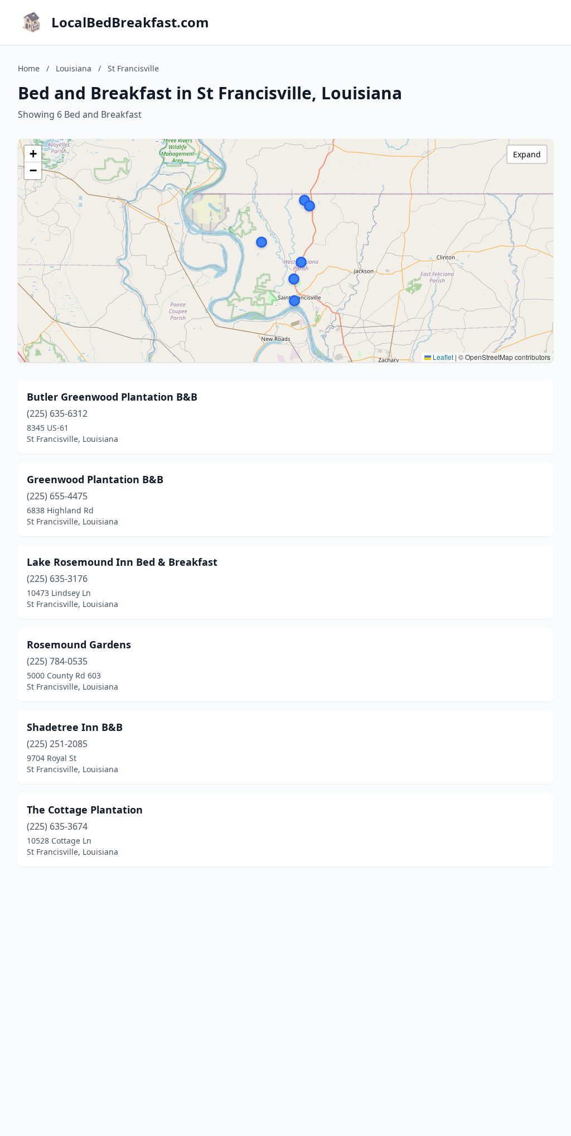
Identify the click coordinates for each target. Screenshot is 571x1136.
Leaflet (442, 357)
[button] (293, 279)
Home (29, 68)
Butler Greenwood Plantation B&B (112, 396)
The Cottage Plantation (85, 809)
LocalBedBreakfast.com (130, 22)
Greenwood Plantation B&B (95, 479)
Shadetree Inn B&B (75, 727)
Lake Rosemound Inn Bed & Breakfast (122, 562)
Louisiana (73, 68)
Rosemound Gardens (79, 644)
